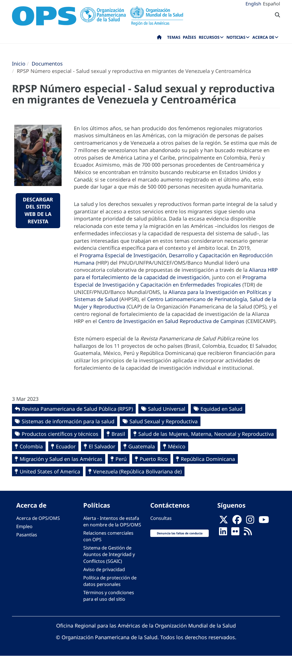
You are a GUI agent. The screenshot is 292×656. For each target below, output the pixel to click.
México (176, 446)
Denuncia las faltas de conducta (179, 533)
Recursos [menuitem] (209, 37)
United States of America (50, 471)
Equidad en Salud (221, 408)
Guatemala (141, 446)
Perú (121, 458)
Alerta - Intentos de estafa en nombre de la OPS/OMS (112, 521)
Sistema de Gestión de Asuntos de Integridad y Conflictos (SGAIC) (109, 554)
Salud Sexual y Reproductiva (163, 421)
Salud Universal (166, 408)
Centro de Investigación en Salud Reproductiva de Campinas (171, 321)
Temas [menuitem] (174, 37)
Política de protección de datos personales (110, 581)
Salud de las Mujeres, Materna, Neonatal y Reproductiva (206, 433)
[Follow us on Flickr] (235, 533)
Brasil (118, 433)
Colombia (31, 446)
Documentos (47, 63)
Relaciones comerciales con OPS (108, 536)
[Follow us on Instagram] (250, 521)
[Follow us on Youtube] (264, 521)
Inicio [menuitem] (159, 38)
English (253, 4)
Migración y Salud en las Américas (61, 458)
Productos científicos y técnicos (60, 433)
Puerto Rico (154, 458)
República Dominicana (208, 458)
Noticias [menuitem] (236, 37)
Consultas (161, 518)
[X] (223, 521)
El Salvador (102, 446)
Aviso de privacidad (104, 569)
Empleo (24, 526)
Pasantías (26, 535)
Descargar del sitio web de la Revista (38, 210)
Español (271, 4)
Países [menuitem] (189, 37)
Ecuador (66, 446)
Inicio (18, 63)
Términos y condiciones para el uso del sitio (108, 595)
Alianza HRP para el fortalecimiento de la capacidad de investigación (176, 273)
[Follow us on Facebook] (237, 521)
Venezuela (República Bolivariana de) (137, 471)
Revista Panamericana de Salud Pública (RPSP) (77, 408)
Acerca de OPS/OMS (38, 518)
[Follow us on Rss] (248, 533)
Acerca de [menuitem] (263, 37)
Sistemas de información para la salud (68, 421)
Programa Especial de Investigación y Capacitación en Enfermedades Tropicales (170, 281)
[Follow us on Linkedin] (223, 533)
